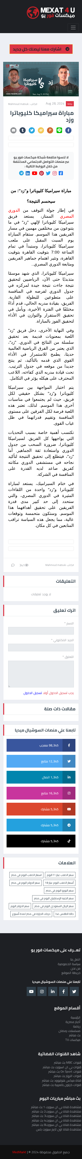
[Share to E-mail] (14, 130)
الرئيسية (75, 1017)
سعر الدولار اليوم (20, 906)
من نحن (75, 968)
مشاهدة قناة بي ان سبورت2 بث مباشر (56, 1111)
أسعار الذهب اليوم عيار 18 (59, 882)
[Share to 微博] (41, 130)
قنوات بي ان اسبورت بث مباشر (62, 1067)
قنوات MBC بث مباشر (67, 1062)
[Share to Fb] (68, 130)
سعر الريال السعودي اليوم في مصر (54, 906)
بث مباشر (74, 1035)
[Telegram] (21, 173)
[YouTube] (34, 173)
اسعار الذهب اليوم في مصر (26, 875)
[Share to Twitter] (32, 130)
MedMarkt (19, 1152)
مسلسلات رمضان (69, 1031)
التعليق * (68, 657)
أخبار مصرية (72, 1022)
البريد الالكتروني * (62, 640)
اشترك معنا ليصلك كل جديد (37, 49)
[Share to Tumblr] (23, 130)
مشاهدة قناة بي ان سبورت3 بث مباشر (56, 1116)
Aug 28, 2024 (55, 103)
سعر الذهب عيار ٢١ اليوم (60, 875)
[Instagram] (55, 173)
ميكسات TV (72, 1040)
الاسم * (69, 623)
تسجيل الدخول (32, 693)
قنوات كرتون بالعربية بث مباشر (61, 1085)
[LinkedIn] (28, 173)
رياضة (69, 104)
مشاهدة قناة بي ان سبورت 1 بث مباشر (56, 1107)
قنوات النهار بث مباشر (67, 1076)
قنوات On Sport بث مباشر (64, 1071)
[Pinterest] (41, 173)
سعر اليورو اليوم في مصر (60, 890)
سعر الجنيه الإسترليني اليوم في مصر (54, 898)
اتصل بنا (75, 959)
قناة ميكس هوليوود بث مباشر (61, 1080)
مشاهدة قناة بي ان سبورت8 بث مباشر (56, 1125)
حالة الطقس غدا (65, 913)
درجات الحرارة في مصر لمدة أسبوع (31, 913)
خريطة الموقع (71, 973)
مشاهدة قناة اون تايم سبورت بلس (58, 1129)
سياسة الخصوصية (69, 964)
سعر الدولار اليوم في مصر (25, 882)
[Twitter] (48, 173)
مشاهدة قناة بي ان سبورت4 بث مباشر (56, 1120)
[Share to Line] (59, 130)
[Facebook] (61, 173)
